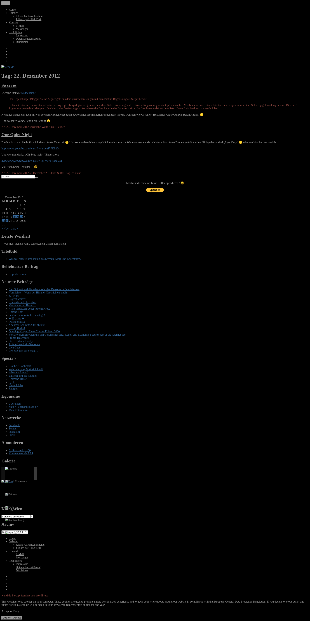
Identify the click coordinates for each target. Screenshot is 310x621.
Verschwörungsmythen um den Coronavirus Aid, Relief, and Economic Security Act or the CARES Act (67, 334)
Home (12, 9)
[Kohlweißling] (14, 520)
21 (17, 216)
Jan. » (14, 228)
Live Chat (14, 347)
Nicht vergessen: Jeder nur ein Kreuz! (30, 308)
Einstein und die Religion (23, 375)
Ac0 (3, 126)
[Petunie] (11, 494)
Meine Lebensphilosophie (23, 406)
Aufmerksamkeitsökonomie (24, 344)
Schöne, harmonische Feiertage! (27, 315)
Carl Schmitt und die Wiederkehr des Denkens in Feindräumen (44, 289)
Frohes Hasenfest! (19, 337)
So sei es (9, 85)
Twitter (13, 428)
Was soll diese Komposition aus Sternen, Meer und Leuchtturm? (45, 258)
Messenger (22, 28)
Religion (13, 388)
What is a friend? (18, 372)
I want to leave (17, 321)
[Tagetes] (11, 468)
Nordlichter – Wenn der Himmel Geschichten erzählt (38, 292)
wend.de (6, 595)
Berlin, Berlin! (17, 328)
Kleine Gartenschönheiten (30, 16)
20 (14, 216)
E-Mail (20, 25)
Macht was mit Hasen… (22, 305)
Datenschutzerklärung (28, 38)
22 (21, 216)
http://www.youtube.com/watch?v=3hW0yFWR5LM (31, 160)
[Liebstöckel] (13, 533)
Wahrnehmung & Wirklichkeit (26, 369)
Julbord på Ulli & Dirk (28, 19)
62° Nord (14, 295)
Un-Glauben (58, 126)
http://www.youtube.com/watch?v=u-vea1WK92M (30, 148)
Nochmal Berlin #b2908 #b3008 (27, 324)
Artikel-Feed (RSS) (20, 450)
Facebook (14, 425)
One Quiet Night (16, 134)
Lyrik (12, 382)
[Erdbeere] (11, 507)
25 (7, 220)
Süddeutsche (28, 92)
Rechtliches (15, 32)
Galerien (13, 12)
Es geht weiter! (17, 298)
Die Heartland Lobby (21, 341)
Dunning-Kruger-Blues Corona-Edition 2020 (34, 331)
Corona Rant (16, 311)
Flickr (12, 434)
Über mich (15, 403)
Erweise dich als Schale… (23, 350)
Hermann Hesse (18, 378)
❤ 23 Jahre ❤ (16, 318)
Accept (17, 617)
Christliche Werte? (39, 126)
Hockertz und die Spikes (22, 302)
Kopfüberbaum (17, 274)
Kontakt (13, 22)
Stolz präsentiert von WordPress (30, 595)
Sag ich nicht (73, 173)
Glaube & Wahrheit (20, 365)
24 (3, 220)
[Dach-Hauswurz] (16, 481)
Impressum (22, 35)
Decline (7, 617)
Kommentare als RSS (21, 453)
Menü (6, 3)
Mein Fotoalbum (18, 410)
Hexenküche (16, 385)
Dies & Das (57, 173)
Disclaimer (22, 41)
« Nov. (5, 228)
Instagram (14, 431)
